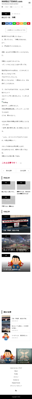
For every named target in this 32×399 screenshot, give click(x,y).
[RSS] (16, 390)
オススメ (16, 377)
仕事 (6, 255)
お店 (6, 235)
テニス (6, 216)
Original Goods (16, 383)
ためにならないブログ (16, 368)
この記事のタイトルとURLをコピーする (16, 30)
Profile (16, 374)
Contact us (16, 380)
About (16, 371)
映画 (6, 13)
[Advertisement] (16, 291)
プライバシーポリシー (16, 385)
